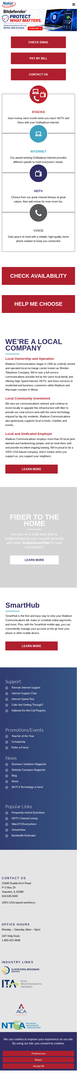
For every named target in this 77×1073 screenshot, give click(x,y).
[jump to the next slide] (70, 20)
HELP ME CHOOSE (38, 304)
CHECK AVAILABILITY (38, 276)
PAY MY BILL (38, 58)
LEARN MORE (31, 469)
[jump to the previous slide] (6, 20)
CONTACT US (38, 74)
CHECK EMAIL (38, 42)
